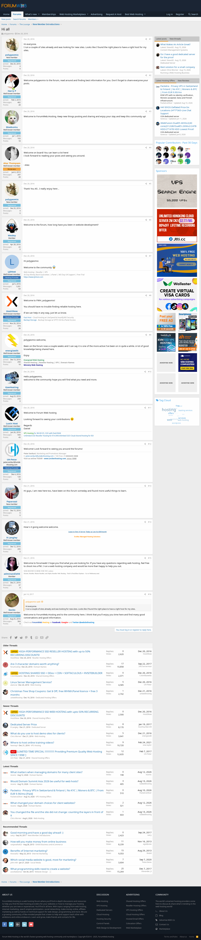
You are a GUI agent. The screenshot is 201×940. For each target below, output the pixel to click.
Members (32, 19)
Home (6, 14)
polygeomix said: (33, 601)
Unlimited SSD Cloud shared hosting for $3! (76, 435)
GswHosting (12, 387)
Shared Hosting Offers (45, 676)
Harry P (12, 90)
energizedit (11, 350)
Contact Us (164, 924)
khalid (149, 853)
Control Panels (103, 923)
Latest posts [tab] (161, 38)
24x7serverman (145, 666)
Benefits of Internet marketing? (28, 850)
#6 (150, 220)
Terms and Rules (171, 936)
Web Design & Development (109, 927)
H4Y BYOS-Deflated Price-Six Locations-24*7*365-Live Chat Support (175, 110)
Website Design (41, 872)
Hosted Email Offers (135, 918)
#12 (149, 444)
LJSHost (12, 271)
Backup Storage (30, 320)
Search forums (19, 19)
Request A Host (113, 14)
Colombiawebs (16, 676)
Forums (17, 14)
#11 (149, 407)
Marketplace (164, 928)
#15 (149, 558)
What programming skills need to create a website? (40, 869)
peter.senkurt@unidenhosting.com (40, 456)
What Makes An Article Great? (175, 44)
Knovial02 (14, 853)
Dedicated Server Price (23, 724)
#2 (150, 75)
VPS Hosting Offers (43, 796)
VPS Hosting (36, 745)
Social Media (35, 862)
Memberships (49, 14)
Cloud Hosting (103, 914)
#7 (150, 256)
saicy (12, 835)
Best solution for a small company (177, 67)
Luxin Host (12, 423)
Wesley (12, 235)
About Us (163, 911)
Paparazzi (12, 501)
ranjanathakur (16, 844)
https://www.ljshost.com (33, 277)
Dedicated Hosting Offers (46, 697)
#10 (149, 371)
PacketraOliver (16, 796)
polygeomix (8, 33)
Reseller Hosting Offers (41, 658)
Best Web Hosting (134, 14)
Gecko (12, 609)
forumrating (15, 667)
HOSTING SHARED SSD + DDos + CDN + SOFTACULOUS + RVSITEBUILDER (60, 673)
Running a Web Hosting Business (174, 72)
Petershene (147, 862)
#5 (150, 183)
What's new (31, 14)
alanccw (13, 685)
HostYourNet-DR (145, 727)
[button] (38, 14)
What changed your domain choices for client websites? (42, 803)
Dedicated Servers (104, 910)
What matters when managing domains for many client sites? (46, 772)
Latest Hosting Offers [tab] (165, 80)
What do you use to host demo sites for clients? (37, 733)
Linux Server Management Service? (31, 682)
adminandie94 (12, 573)
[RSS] (197, 936)
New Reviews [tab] (183, 80)
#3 (150, 111)
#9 (150, 335)
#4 (150, 147)
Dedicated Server (39, 727)
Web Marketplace (133, 927)
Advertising (96, 14)
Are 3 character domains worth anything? (34, 664)
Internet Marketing (40, 853)
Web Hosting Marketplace (72, 14)
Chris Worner (15, 736)
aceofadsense (16, 872)
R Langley (11, 537)
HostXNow (12, 311)
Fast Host (27, 317)
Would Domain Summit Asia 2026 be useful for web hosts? (44, 781)
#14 (149, 522)
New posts (6, 19)
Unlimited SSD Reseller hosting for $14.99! (41, 435)
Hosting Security (104, 918)
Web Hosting (35, 685)
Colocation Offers (133, 923)
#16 (149, 594)
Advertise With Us (167, 920)
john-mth (14, 862)
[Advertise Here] (166, 362)
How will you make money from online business (38, 841)
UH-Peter (12, 459)
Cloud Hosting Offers (135, 914)
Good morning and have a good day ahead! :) (36, 832)
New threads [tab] (175, 38)
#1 (150, 39)
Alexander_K (146, 871)
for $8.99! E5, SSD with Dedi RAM (42, 433)
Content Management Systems (174, 50)
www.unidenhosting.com (55, 458)
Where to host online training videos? (32, 742)
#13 (149, 486)
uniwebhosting (16, 697)
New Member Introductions (39, 835)
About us (183, 936)
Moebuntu (12, 127)
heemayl (14, 745)
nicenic (13, 775)
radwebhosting (145, 783)
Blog (161, 915)
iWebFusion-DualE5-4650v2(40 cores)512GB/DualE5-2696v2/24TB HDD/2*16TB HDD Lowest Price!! (178, 126)
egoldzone (147, 844)
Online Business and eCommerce (49, 844)
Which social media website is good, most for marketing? (43, 859)
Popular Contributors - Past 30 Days (176, 142)
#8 (150, 295)
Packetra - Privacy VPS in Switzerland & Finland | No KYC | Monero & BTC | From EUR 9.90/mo (179, 89)
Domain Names (40, 667)
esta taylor (147, 745)
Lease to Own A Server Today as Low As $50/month (87, 532)
